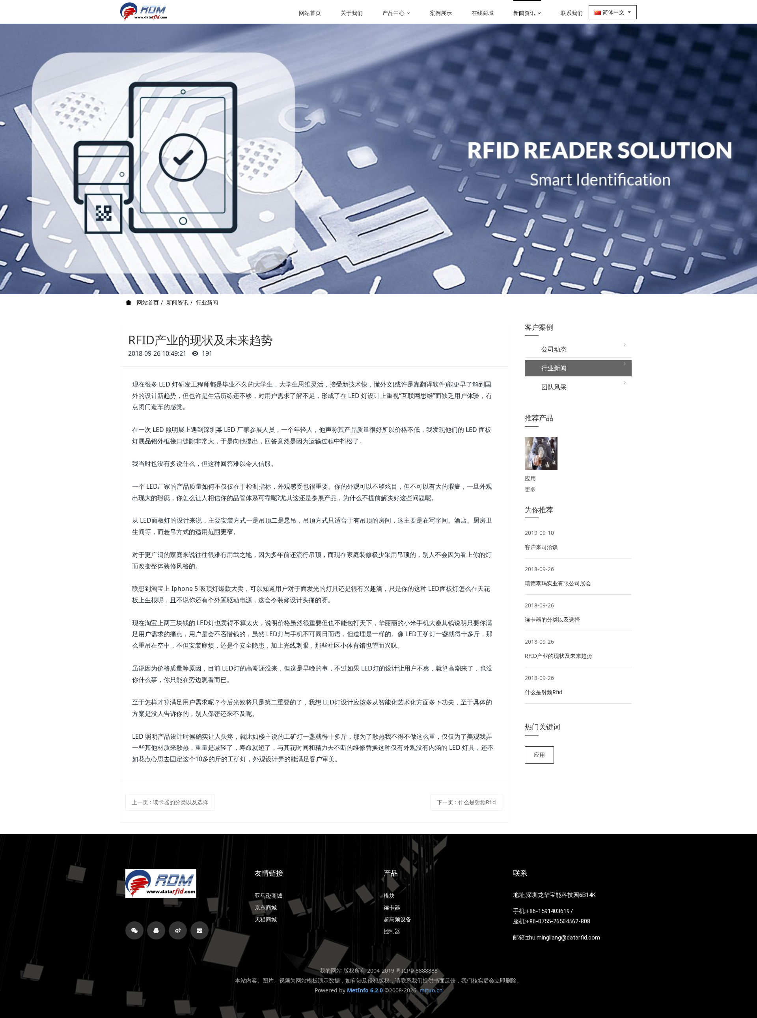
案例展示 (441, 13)
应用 (539, 754)
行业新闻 (207, 302)
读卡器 (392, 907)
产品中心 (393, 13)
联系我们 (572, 13)
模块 (389, 896)
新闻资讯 (524, 13)
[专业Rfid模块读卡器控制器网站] (144, 12)
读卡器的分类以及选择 (552, 619)
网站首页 (310, 13)
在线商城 (483, 13)
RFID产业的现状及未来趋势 (558, 655)
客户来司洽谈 (541, 547)
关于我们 (352, 13)
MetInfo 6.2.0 (365, 990)
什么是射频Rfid (544, 692)
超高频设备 (397, 919)
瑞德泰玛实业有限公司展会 (558, 583)
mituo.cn (431, 990)
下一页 (466, 802)
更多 (530, 489)
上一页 (170, 802)
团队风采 (551, 387)
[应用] (541, 453)
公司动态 (551, 349)
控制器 (392, 931)
